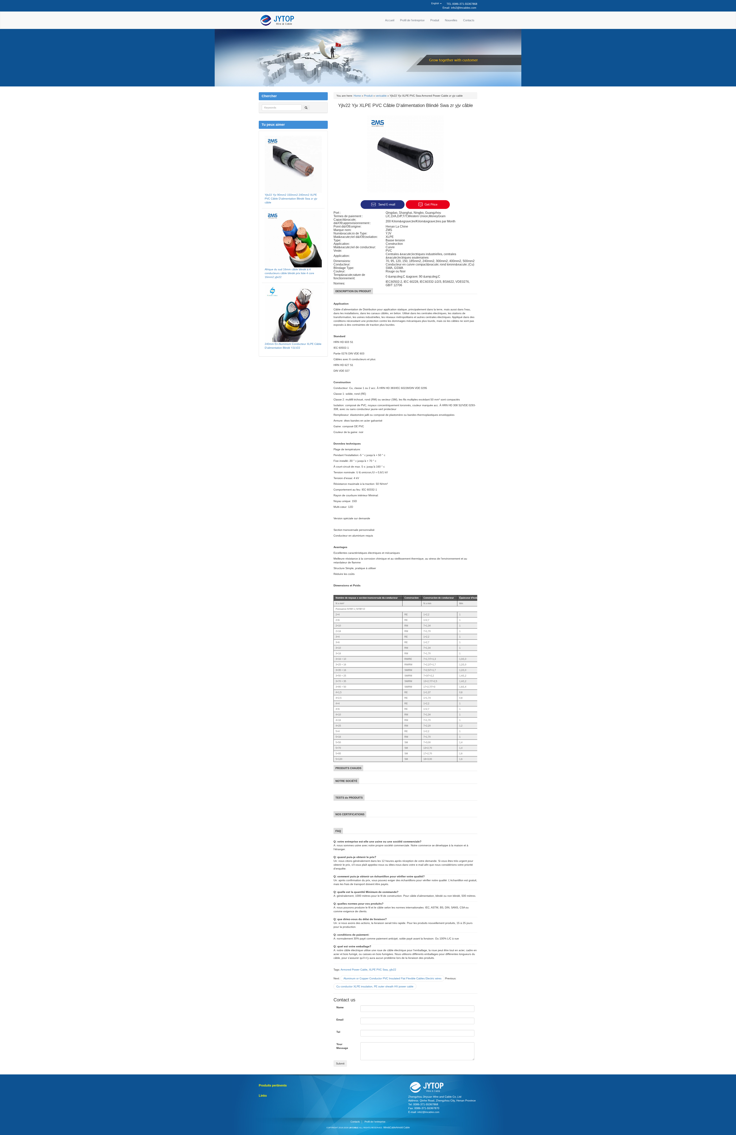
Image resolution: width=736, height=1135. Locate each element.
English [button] (435, 3)
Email (339, 1019)
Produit (434, 20)
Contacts (468, 20)
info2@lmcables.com (463, 7)
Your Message (342, 1046)
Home (357, 95)
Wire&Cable (389, 1127)
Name (340, 1007)
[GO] (306, 107)
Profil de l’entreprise (412, 20)
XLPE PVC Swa (378, 969)
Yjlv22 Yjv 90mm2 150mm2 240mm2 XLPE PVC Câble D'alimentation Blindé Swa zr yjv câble (291, 198)
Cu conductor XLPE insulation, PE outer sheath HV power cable (374, 986)
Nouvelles (451, 20)
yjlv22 (392, 969)
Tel (338, 1031)
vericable (381, 95)
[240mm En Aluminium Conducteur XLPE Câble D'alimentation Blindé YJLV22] (293, 313)
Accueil (389, 20)
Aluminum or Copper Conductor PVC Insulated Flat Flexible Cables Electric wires (392, 978)
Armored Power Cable (354, 969)
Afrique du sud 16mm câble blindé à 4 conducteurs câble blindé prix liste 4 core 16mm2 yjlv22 (289, 273)
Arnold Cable (403, 1127)
